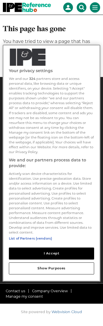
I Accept (52, 253)
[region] (51, 162)
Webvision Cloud (67, 312)
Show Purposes (51, 268)
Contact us (15, 291)
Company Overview (50, 291)
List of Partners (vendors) (30, 238)
